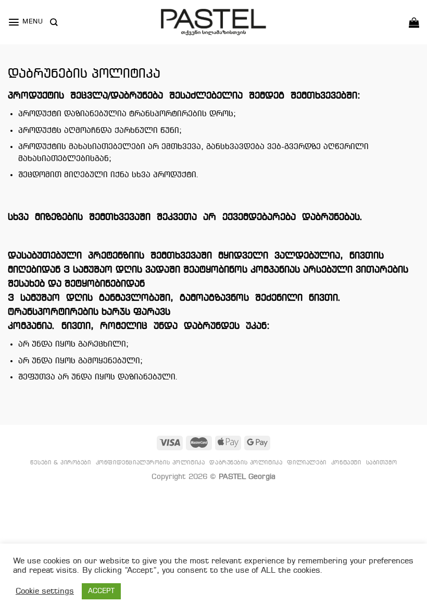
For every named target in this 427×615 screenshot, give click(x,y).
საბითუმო (381, 463)
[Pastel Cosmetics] (213, 22)
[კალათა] (414, 22)
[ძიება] (53, 22)
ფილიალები (306, 463)
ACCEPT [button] (101, 591)
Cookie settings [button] (45, 591)
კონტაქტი (346, 463)
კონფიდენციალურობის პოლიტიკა (150, 463)
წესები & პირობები (60, 463)
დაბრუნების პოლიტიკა (245, 463)
